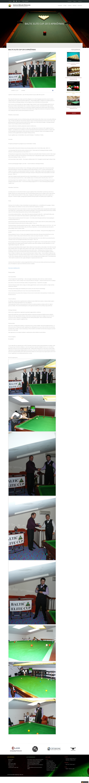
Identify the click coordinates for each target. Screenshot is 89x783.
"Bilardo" (67, 768)
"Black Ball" (67, 759)
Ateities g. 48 (50, 760)
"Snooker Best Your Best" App (13, 767)
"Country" (48, 768)
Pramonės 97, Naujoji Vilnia (53, 767)
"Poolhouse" (48, 764)
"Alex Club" (67, 764)
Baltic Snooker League (12, 763)
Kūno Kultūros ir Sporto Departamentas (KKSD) (35, 759)
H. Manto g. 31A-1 (73, 759)
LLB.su (9, 762)
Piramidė (69, 1)
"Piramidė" (48, 770)
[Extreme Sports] (54, 748)
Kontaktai (80, 5)
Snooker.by (10, 760)
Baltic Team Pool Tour (12, 764)
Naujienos (60, 5)
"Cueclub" (48, 762)
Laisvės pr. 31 (52, 763)
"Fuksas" (47, 766)
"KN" (47, 760)
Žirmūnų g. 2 (52, 762)
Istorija (64, 5)
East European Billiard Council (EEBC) (33, 762)
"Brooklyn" (48, 763)
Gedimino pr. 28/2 (53, 766)
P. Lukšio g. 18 (52, 768)
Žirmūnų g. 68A (53, 764)
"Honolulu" (67, 758)
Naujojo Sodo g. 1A (73, 758)
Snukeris (79, 1)
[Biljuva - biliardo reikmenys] (15, 748)
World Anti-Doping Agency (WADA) (33, 763)
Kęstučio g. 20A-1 (72, 768)
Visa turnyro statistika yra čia (13, 268)
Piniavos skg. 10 (72, 764)
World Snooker (10, 759)
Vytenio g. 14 (52, 770)
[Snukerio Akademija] (35, 748)
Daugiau (73, 113)
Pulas (74, 1)
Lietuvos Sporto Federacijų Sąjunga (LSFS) (34, 760)
